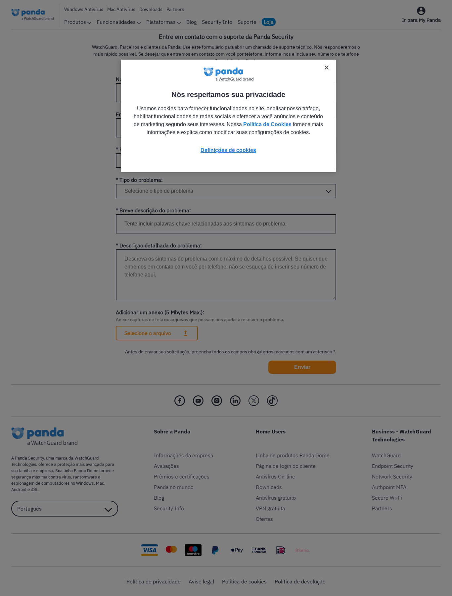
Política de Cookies (267, 124)
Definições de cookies (228, 150)
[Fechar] (326, 67)
